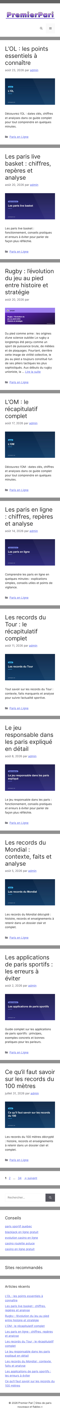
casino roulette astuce (20, 1243)
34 (20, 1178)
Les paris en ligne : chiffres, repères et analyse (29, 516)
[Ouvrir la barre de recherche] (41, 28)
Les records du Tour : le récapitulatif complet (25, 628)
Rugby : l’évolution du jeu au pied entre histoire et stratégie (29, 281)
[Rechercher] (50, 1198)
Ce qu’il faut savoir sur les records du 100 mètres (30, 1078)
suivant (30, 1178)
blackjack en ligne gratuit (21, 1232)
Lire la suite (33, 371)
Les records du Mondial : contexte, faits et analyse (28, 853)
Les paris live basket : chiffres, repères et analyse (28, 167)
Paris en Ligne (19, 137)
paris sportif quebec (18, 1226)
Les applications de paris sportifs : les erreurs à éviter (29, 968)
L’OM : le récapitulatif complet (21, 408)
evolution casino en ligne (21, 1237)
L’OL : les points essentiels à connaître (26, 55)
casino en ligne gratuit (19, 1249)
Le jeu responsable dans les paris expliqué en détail (29, 738)
